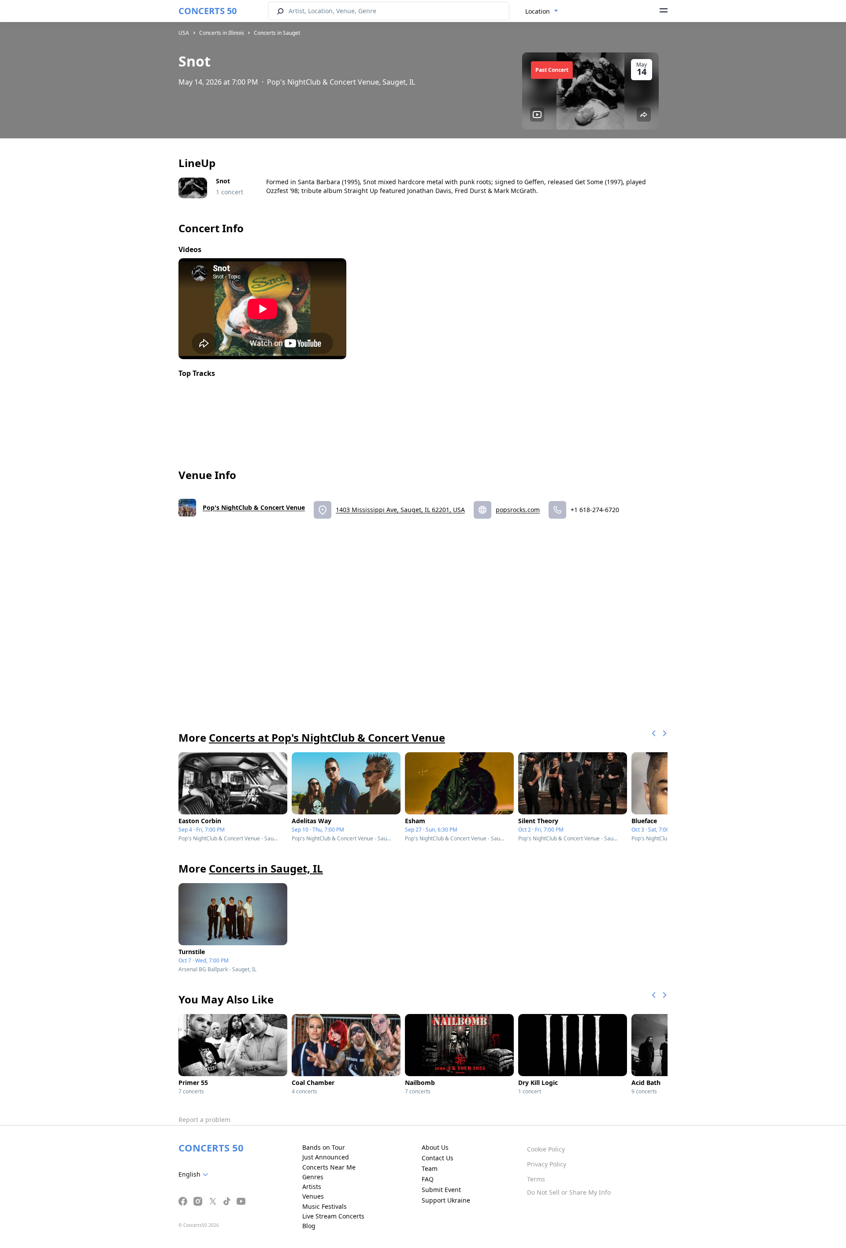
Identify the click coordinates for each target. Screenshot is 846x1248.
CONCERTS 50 (207, 11)
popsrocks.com (518, 509)
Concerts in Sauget (277, 33)
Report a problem (204, 1119)
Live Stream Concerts (333, 1216)
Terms (536, 1179)
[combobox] (541, 11)
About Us (435, 1147)
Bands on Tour (323, 1147)
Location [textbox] (537, 11)
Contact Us (437, 1158)
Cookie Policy (546, 1149)
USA (183, 33)
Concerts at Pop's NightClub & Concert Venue (327, 737)
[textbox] (195, 1174)
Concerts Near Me (329, 1167)
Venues (313, 1196)
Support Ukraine (446, 1200)
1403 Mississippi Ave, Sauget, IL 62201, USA (400, 509)
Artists (311, 1186)
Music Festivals (324, 1206)
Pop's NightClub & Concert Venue (254, 507)
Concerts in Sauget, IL (266, 868)
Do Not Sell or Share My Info (569, 1192)
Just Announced (325, 1157)
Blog (308, 1226)
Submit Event (441, 1189)
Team (430, 1168)
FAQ (428, 1179)
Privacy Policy (546, 1164)
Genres (312, 1177)
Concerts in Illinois (221, 33)
